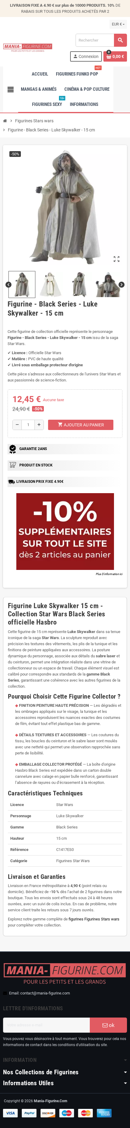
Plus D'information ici (109, 574)
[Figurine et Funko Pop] (28, 47)
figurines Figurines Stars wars (94, 919)
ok (111, 1025)
